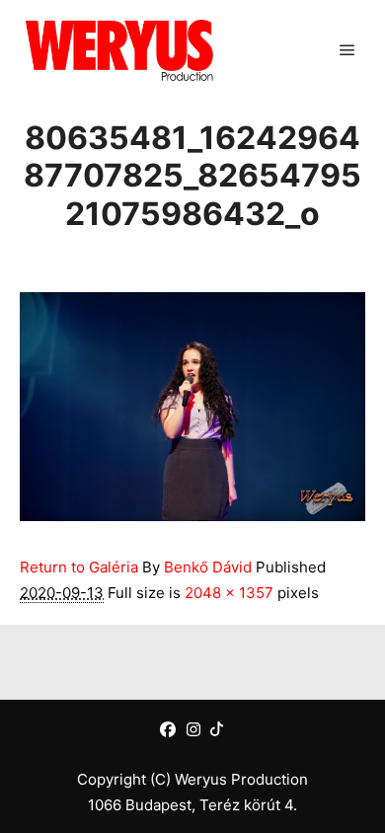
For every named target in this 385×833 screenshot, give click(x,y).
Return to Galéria (79, 567)
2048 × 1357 (229, 592)
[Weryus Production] (118, 50)
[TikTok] (216, 728)
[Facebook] (168, 729)
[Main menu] (347, 50)
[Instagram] (193, 729)
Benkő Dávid (208, 567)
